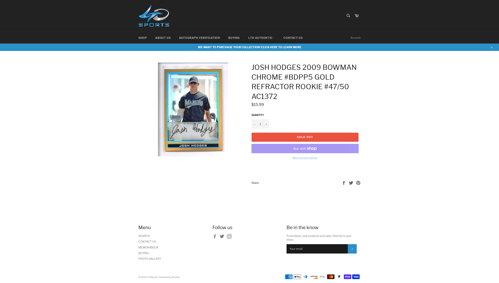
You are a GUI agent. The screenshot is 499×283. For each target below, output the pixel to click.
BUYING (234, 37)
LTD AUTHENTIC (260, 37)
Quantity (257, 115)
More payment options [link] (305, 157)
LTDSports (152, 277)
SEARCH (144, 236)
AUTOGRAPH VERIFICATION (199, 37)
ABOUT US (163, 37)
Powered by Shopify (169, 277)
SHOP (142, 37)
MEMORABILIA (148, 247)
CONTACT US (293, 37)
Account (355, 37)
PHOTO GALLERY (149, 258)
